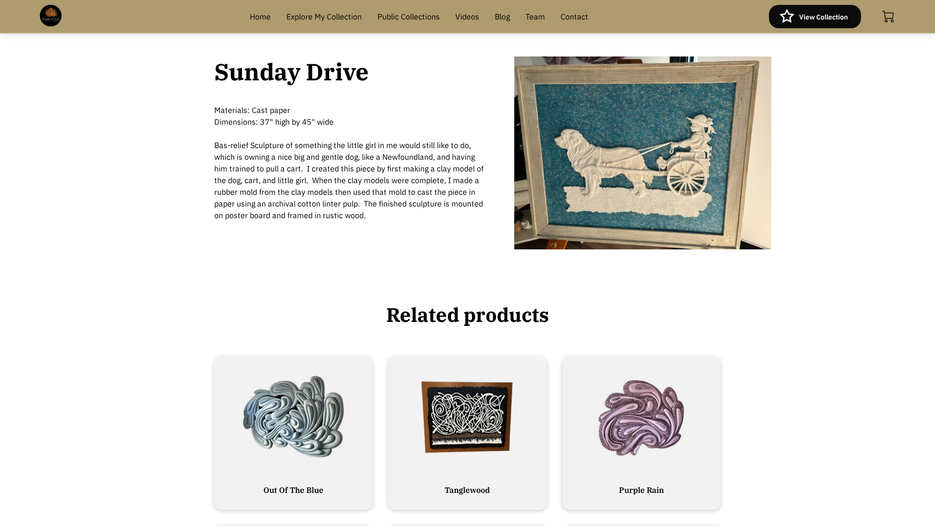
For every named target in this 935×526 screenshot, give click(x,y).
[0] (888, 16)
